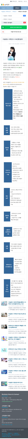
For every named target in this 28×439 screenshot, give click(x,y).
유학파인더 (14, 1)
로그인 (25, 1)
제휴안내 (10, 433)
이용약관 (16, 433)
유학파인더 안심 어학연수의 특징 (17, 349)
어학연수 (17, 8)
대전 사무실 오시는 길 (7, 424)
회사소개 (4, 433)
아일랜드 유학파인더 (6, 8)
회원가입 (20, 1)
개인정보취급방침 (6, 435)
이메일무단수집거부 (6, 436)
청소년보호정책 (15, 435)
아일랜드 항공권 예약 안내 (15, 382)
